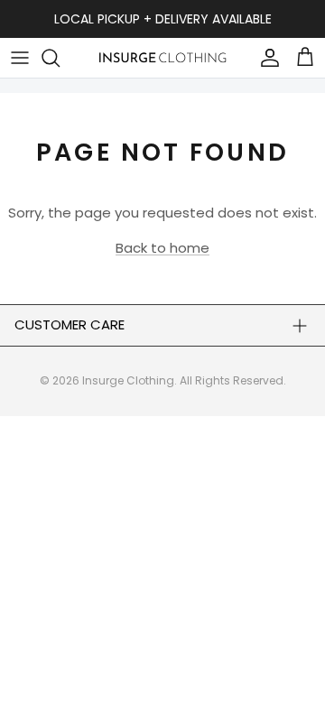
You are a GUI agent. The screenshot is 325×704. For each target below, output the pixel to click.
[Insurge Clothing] (162, 57)
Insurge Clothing (128, 380)
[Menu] (20, 58)
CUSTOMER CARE (69, 324)
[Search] (59, 58)
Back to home (162, 247)
